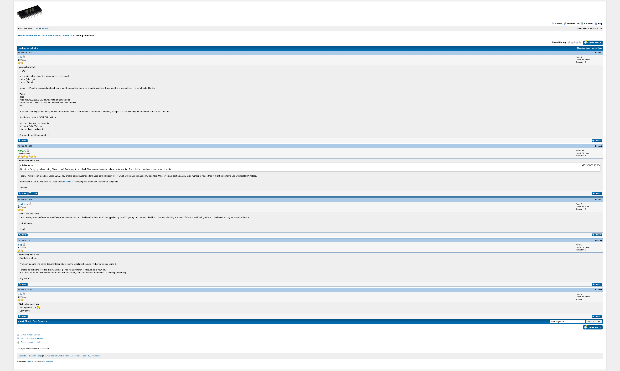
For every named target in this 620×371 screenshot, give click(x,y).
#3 (601, 200)
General (65, 35)
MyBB (29, 361)
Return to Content (62, 356)
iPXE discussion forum (28, 35)
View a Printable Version (30, 335)
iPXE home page (35, 356)
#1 (601, 53)
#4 (601, 240)
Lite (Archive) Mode (78, 356)
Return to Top (48, 356)
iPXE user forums (51, 35)
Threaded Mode (583, 48)
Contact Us (23, 356)
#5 (601, 290)
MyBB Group (48, 361)
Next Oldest (25, 321)
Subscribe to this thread (30, 342)
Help (600, 23)
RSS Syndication (94, 356)
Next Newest (39, 321)
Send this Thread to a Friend (32, 338)
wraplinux (68, 181)
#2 (601, 146)
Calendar (588, 23)
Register (45, 28)
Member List (573, 23)
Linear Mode (597, 48)
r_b (20, 57)
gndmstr (23, 204)
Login (37, 28)
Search (558, 23)
